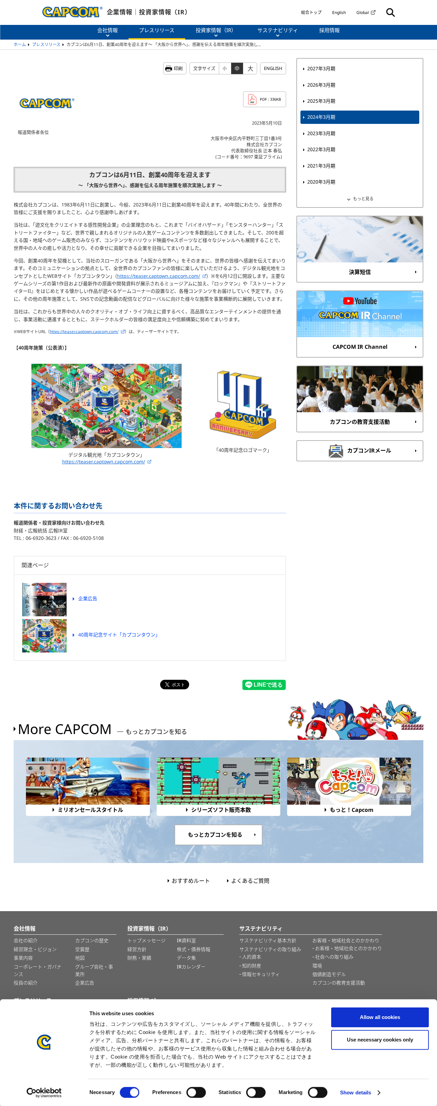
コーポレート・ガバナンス (37, 970)
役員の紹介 (26, 982)
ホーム (20, 44)
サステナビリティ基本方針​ (267, 940)
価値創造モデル (329, 974)
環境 (317, 965)
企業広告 (84, 982)
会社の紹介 (26, 940)
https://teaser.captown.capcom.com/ (158, 276)
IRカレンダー (191, 966)
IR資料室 (186, 940)
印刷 (178, 68)
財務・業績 (139, 957)
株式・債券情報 (193, 949)
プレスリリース (46, 44)
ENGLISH (273, 68)
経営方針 (136, 949)
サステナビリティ (261, 928)
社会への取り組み (334, 956)
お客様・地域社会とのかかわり (345, 940)
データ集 (186, 957)
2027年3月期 (321, 68)
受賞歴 (82, 949)
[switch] (196, 1092)
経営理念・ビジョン (35, 949)
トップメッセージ (146, 940)
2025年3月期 (321, 101)
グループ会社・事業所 (94, 970)
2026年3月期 (321, 85)
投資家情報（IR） (149, 928)
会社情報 (25, 928)
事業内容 (23, 957)
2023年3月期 (321, 133)
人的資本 (251, 956)
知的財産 (251, 965)
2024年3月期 (321, 117)
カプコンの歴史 (92, 940)
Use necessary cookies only (380, 1040)
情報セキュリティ (261, 974)
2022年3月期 (321, 149)
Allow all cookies (380, 1017)
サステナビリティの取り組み (270, 949)
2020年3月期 (321, 181)
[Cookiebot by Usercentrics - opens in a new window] (44, 1093)
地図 (80, 957)
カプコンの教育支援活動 (338, 982)
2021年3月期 (321, 165)
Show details (355, 1092)
